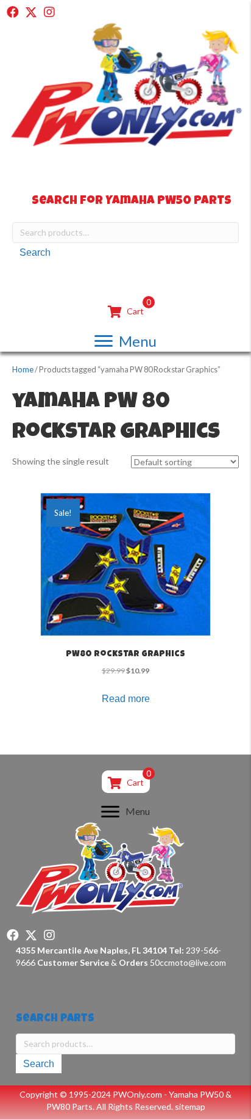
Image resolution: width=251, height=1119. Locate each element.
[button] (13, 12)
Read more (126, 698)
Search (35, 252)
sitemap (190, 1106)
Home (23, 369)
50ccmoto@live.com (188, 962)
